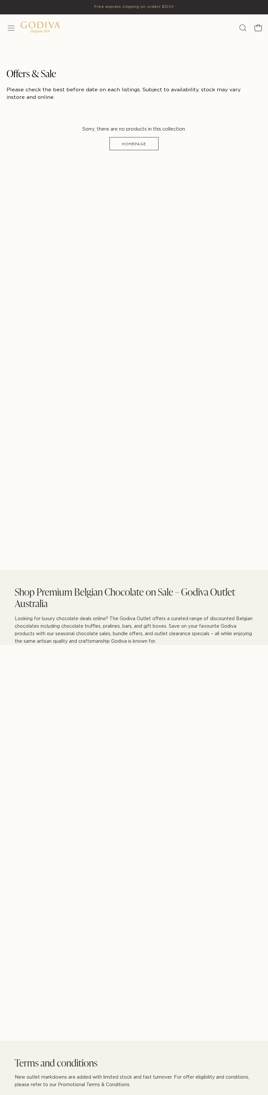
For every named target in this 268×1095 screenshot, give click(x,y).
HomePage (134, 144)
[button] (242, 28)
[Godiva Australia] (50, 28)
